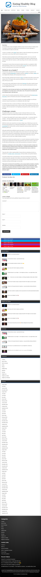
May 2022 (4, 455)
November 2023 (5, 422)
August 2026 (4, 384)
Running (38, 10)
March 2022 (4, 458)
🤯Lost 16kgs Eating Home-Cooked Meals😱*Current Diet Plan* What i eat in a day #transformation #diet (20, 191)
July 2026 (3, 386)
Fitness (27, 10)
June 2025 (4, 395)
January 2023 (4, 440)
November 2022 (5, 444)
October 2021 (4, 467)
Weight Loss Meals (5, 375)
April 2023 (4, 435)
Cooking (3, 359)
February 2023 (4, 438)
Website (4, 225)
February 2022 (4, 460)
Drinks (22, 10)
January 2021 (4, 484)
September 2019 (5, 513)
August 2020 (4, 493)
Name (3, 214)
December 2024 (5, 404)
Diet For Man (4, 361)
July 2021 (3, 473)
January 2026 (4, 388)
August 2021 (4, 471)
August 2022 (4, 449)
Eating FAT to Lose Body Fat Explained (8, 559)
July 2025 (3, 393)
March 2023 (4, 437)
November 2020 (5, 487)
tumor (21, 120)
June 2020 (4, 496)
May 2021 (4, 476)
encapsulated (5, 126)
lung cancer (4, 96)
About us (3, 546)
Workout (32, 10)
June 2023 (4, 431)
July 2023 (3, 429)
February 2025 (4, 400)
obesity (35, 73)
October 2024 (4, 406)
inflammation (13, 73)
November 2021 (5, 466)
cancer (21, 77)
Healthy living (4, 368)
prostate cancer (11, 153)
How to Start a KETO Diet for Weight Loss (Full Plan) (10, 564)
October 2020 (4, 489)
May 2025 (4, 397)
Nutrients (24, 83)
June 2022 (4, 453)
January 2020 (4, 505)
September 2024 (5, 408)
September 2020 (5, 491)
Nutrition (13, 10)
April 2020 (4, 500)
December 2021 (5, 464)
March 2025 (4, 399)
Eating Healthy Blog (24, 3)
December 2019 (5, 507)
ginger (15, 52)
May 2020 (4, 498)
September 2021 (5, 469)
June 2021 (4, 475)
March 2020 (4, 502)
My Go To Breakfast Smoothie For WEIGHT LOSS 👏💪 (11, 562)
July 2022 (3, 451)
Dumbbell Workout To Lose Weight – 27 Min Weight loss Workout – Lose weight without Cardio (18, 566)
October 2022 (4, 446)
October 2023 (4, 424)
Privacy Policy (3, 552)
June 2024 (4, 411)
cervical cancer (17, 153)
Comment (4, 200)
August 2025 (4, 391)
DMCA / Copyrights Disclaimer (6, 550)
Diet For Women (5, 363)
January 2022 (4, 462)
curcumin (24, 65)
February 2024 (4, 417)
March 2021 (4, 480)
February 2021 (4, 482)
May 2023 (4, 433)
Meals (18, 10)
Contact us (3, 544)
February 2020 (4, 504)
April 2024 (4, 413)
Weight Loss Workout (6, 377)
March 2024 (4, 415)
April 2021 (4, 478)
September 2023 (5, 426)
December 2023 (5, 420)
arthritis (26, 73)
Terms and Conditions (5, 553)
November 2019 (5, 509)
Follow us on (8, 239)
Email (3, 219)
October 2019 (4, 511)
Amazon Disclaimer (4, 548)
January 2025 (4, 402)
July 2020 (3, 495)
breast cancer (34, 95)
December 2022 (5, 442)
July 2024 (3, 409)
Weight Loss (7, 10)
